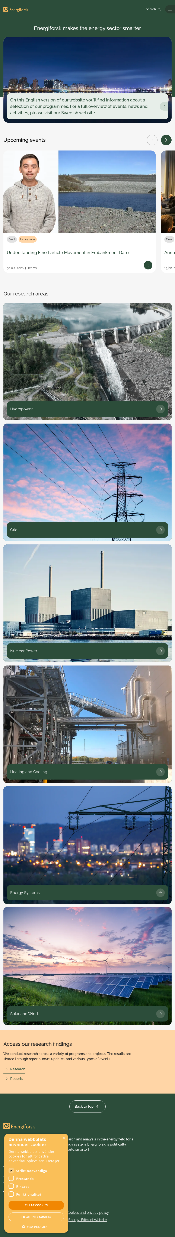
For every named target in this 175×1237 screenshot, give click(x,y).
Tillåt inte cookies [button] (36, 1217)
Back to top (84, 1106)
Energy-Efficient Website (87, 1220)
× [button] (63, 1138)
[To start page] (15, 9)
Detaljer (53, 1161)
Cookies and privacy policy (87, 1213)
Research (17, 1069)
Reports (16, 1079)
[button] (36, 1226)
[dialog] (36, 1183)
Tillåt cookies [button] (36, 1205)
